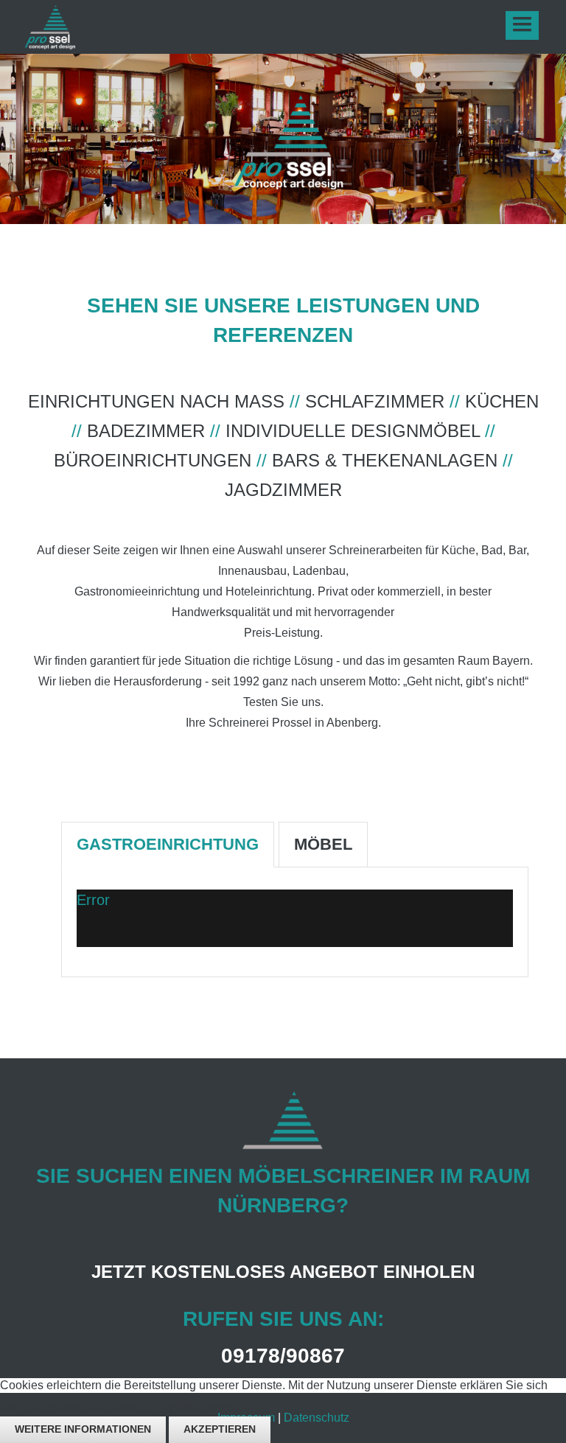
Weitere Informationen (83, 1429)
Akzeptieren (220, 1429)
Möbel (323, 844)
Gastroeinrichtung (168, 844)
